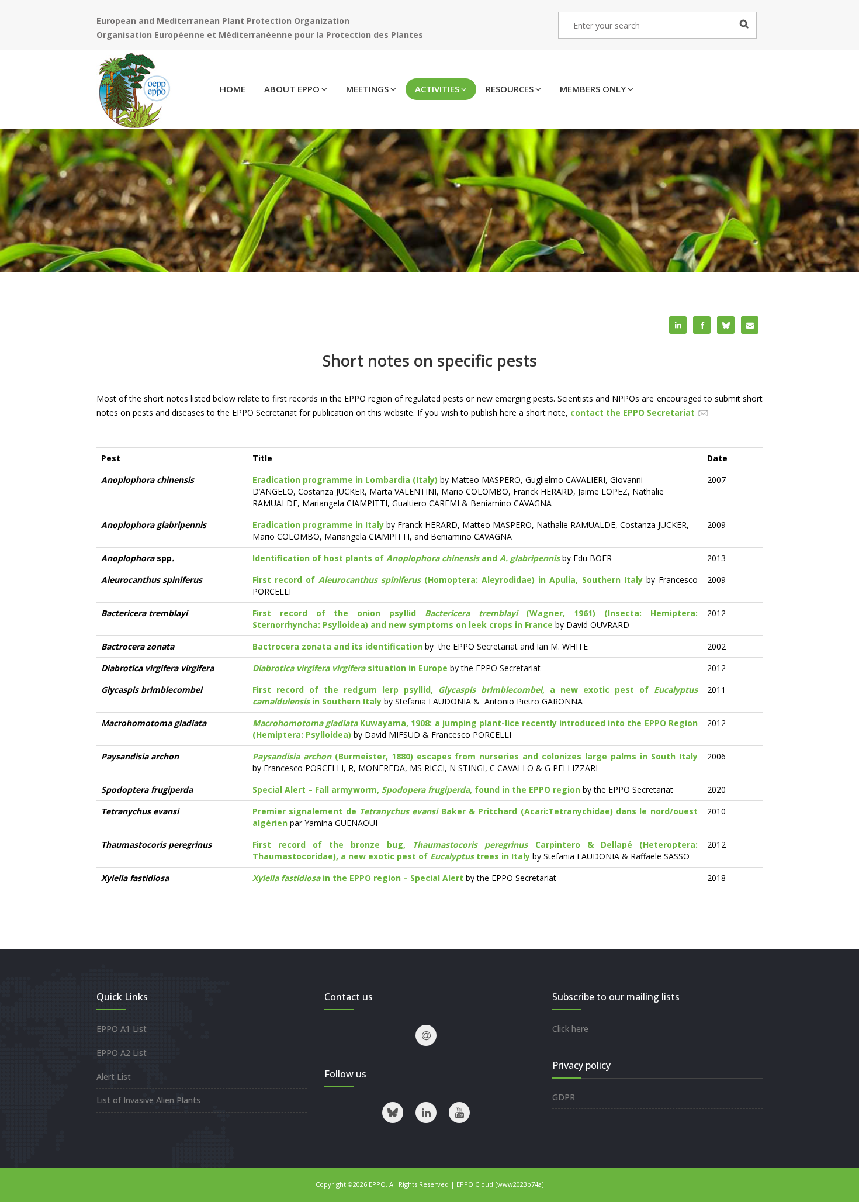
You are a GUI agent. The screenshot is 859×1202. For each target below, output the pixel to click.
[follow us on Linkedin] (426, 1112)
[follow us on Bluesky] (392, 1112)
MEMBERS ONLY (593, 89)
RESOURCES (510, 89)
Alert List (113, 1076)
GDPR (563, 1097)
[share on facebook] (702, 325)
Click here (570, 1028)
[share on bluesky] (726, 325)
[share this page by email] (749, 325)
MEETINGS (367, 89)
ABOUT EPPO (292, 89)
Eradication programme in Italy (318, 524)
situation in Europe (350, 667)
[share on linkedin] (678, 325)
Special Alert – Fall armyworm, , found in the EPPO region (416, 789)
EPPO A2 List (121, 1052)
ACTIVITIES (437, 89)
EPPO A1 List (121, 1028)
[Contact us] (426, 1035)
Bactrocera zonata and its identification (337, 646)
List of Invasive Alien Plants (148, 1100)
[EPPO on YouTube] (459, 1112)
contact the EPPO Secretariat (632, 412)
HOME (232, 89)
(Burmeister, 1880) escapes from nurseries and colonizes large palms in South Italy (475, 756)
